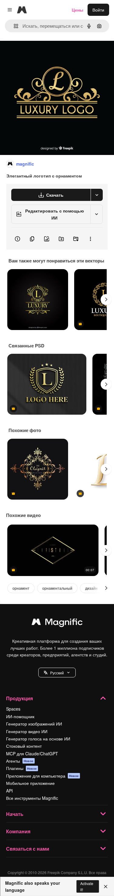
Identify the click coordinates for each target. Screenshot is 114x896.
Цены (77, 10)
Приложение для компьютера (42, 776)
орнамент (20, 588)
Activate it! (86, 886)
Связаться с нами (27, 848)
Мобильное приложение (30, 783)
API (9, 791)
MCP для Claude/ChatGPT (32, 753)
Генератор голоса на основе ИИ (38, 739)
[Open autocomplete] (13, 26)
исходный (40, 52)
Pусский (57, 672)
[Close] (105, 886)
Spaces (13, 709)
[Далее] (106, 299)
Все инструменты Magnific (32, 798)
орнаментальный (57, 588)
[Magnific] (57, 623)
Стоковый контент (24, 746)
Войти (98, 10)
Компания (18, 831)
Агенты (19, 761)
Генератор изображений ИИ (34, 724)
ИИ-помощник (20, 716)
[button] (57, 672)
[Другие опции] (90, 239)
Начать (14, 813)
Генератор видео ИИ (26, 731)
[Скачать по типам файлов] (97, 195)
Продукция (19, 698)
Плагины (21, 768)
